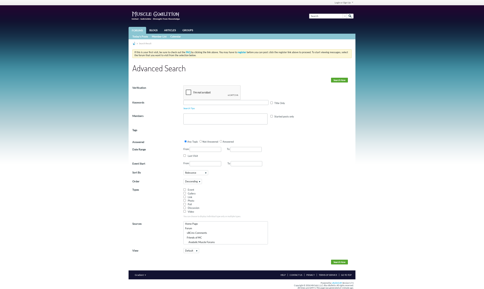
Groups (187, 30)
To (228, 149)
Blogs (153, 30)
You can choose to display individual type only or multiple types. (212, 216)
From (186, 149)
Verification (139, 87)
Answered (138, 142)
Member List (159, 36)
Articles (170, 30)
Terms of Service (328, 275)
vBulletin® (337, 283)
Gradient (139, 274)
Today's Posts (140, 36)
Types (135, 189)
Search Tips (189, 108)
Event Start (138, 163)
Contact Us (296, 275)
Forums (137, 30)
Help (283, 275)
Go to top (346, 275)
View (135, 250)
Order (136, 181)
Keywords (138, 102)
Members (137, 115)
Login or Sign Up (343, 2)
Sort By (136, 172)
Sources (137, 223)
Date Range (139, 149)
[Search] (350, 16)
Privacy (310, 275)
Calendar (175, 36)
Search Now (339, 80)
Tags (134, 130)
